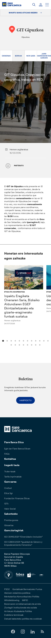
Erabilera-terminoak (13, 615)
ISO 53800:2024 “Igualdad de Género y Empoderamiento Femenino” (23, 543)
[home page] (11, 4)
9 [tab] (35, 341)
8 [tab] (31, 341)
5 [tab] (19, 341)
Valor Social (10, 508)
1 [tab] (3, 341)
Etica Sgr (8, 493)
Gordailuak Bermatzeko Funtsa (27, 589)
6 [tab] (23, 341)
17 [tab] (27, 345)
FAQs (7, 453)
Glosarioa (8, 525)
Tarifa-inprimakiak (12, 476)
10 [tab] (39, 341)
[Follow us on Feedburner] (42, 632)
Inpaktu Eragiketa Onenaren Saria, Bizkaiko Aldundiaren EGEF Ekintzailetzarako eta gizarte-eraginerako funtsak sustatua (22, 306)
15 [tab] (19, 345)
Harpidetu (25, 400)
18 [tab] (31, 345)
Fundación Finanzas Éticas (17, 498)
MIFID (25, 600)
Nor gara (30, 56)
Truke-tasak (9, 471)
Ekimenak (6, 56)
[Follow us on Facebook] (13, 632)
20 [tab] (39, 345)
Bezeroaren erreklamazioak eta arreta (22, 604)
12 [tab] (48, 341)
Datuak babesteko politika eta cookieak (23, 618)
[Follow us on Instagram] (22, 632)
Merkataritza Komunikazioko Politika (21, 596)
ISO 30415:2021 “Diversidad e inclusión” (23, 536)
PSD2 (7, 589)
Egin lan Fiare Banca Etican (17, 448)
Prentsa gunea (11, 520)
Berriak (18, 56)
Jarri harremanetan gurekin (44, 56)
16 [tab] (23, 345)
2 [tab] (7, 341)
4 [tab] (15, 341)
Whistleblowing (11, 600)
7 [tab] (27, 341)
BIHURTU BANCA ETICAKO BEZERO (23, 13)
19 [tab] (35, 345)
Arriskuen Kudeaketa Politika (18, 611)
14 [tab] (15, 345)
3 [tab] (11, 341)
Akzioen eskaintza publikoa (17, 592)
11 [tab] (44, 341)
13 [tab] (11, 345)
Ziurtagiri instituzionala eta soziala (20, 607)
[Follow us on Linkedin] (32, 632)
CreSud (8, 488)
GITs (6, 503)
